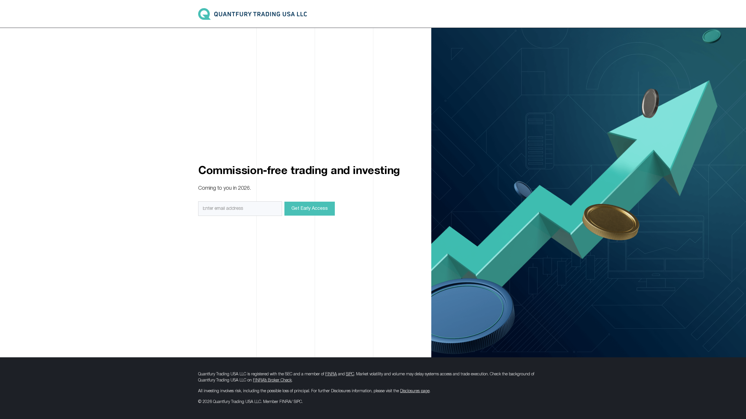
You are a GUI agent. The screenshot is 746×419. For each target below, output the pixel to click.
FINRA (331, 374)
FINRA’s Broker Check (272, 380)
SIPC (350, 374)
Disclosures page (415, 391)
